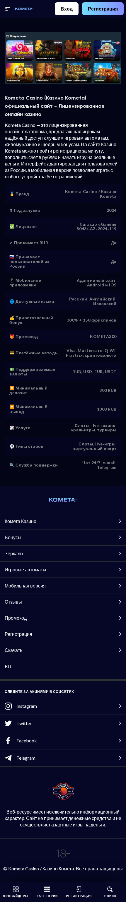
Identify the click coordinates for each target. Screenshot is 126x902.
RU (8, 666)
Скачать (13, 650)
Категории (47, 896)
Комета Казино (20, 521)
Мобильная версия (25, 585)
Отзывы (13, 601)
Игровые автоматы (25, 569)
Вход (67, 8)
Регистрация (103, 8)
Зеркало (14, 553)
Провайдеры (15, 896)
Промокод (16, 618)
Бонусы (13, 537)
